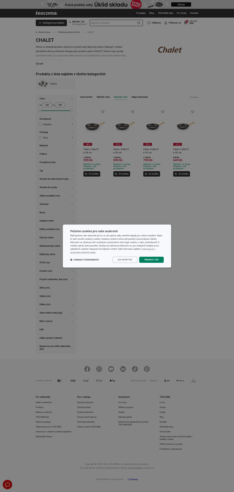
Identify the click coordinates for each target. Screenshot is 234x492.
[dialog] (117, 246)
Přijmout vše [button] (151, 259)
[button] (84, 259)
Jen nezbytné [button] (125, 259)
